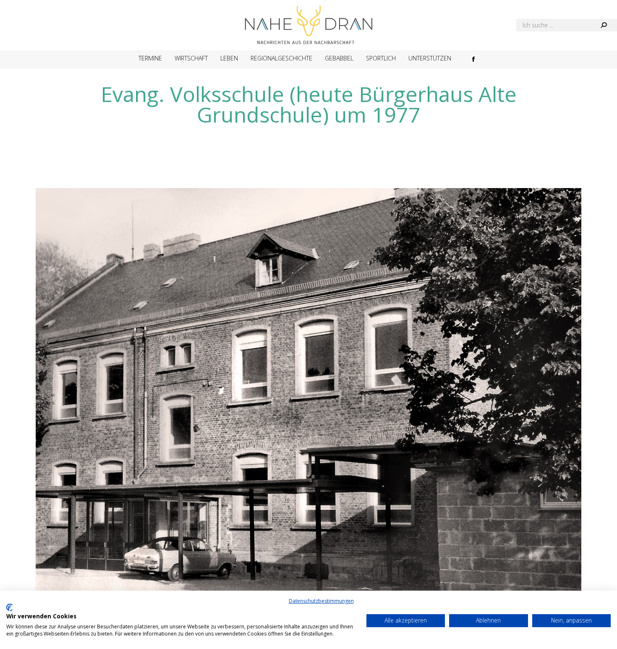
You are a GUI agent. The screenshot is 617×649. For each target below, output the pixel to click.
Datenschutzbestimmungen (321, 601)
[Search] (604, 25)
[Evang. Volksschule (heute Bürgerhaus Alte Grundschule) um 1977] (308, 408)
